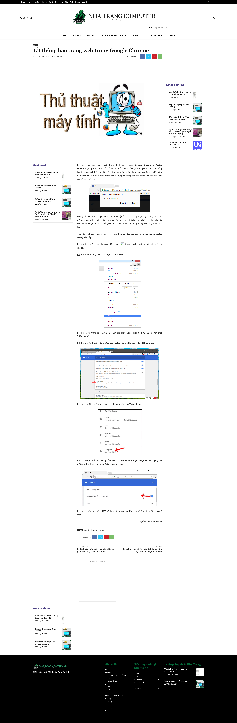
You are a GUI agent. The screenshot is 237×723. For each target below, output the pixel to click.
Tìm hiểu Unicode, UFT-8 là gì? (178, 143)
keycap (94, 530)
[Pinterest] (154, 56)
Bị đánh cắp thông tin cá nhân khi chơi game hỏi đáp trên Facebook (96, 550)
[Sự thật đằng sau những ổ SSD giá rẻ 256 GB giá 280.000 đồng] (66, 215)
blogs (35, 45)
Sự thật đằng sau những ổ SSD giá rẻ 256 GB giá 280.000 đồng (47, 214)
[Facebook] (142, 56)
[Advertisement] (97, 578)
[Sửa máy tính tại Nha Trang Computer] (66, 202)
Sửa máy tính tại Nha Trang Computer (45, 200)
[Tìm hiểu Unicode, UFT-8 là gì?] (197, 145)
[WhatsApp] (160, 56)
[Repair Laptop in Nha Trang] (66, 189)
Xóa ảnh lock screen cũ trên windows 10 (46, 174)
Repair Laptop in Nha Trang (45, 187)
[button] (214, 18)
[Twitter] (148, 56)
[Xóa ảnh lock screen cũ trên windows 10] (66, 176)
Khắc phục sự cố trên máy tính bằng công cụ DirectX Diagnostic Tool (142, 550)
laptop (101, 530)
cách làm (87, 530)
